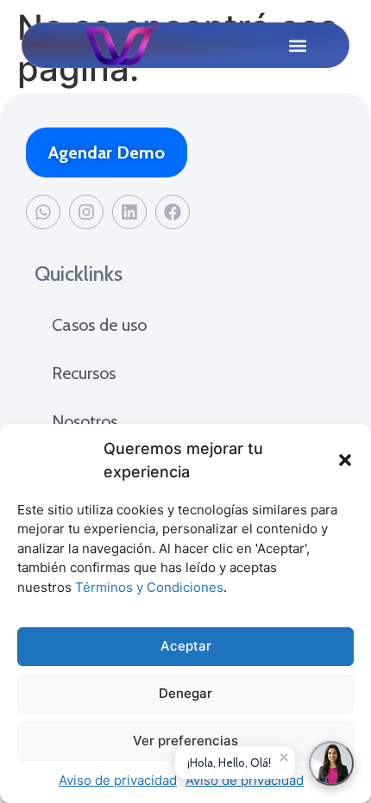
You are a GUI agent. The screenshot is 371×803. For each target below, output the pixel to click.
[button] (345, 460)
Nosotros (84, 421)
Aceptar (185, 646)
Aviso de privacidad (118, 780)
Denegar (185, 693)
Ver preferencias (185, 740)
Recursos (84, 373)
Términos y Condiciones (149, 587)
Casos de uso (99, 324)
